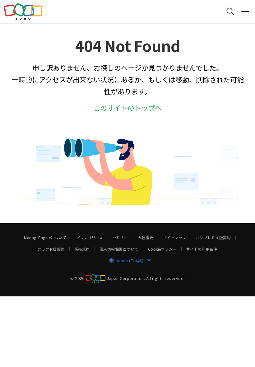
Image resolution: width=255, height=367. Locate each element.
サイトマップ (174, 237)
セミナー (120, 237)
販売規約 (82, 249)
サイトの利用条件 (201, 249)
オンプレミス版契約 (213, 237)
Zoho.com (23, 11)
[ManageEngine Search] (230, 11)
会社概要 (145, 237)
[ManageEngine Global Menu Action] (245, 11)
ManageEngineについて (45, 237)
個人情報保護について (119, 249)
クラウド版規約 (51, 249)
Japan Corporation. (126, 278)
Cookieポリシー (162, 249)
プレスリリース (89, 237)
